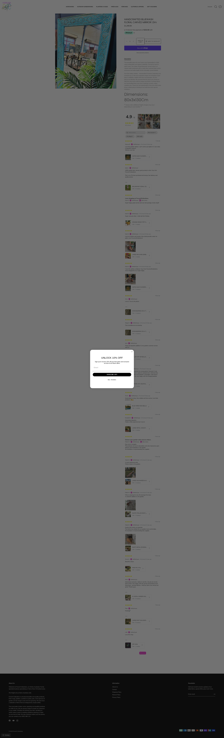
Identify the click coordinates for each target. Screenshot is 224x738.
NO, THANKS (112, 379)
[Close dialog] (132, 352)
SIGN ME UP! (112, 374)
